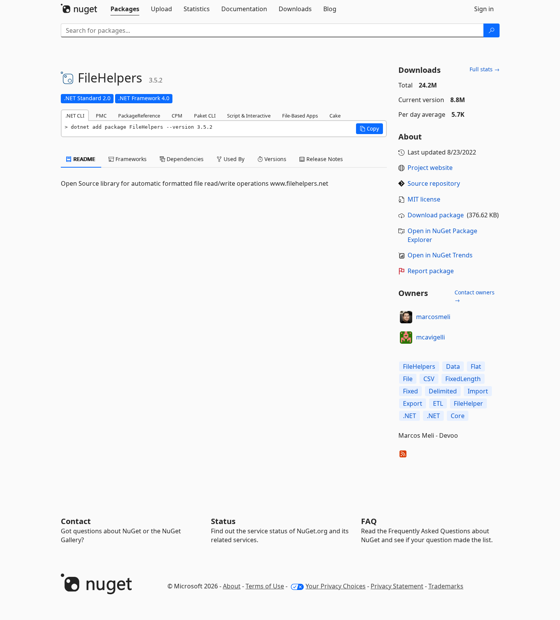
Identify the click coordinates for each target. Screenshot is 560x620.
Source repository (434, 183)
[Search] (491, 30)
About (232, 586)
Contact (76, 521)
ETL (438, 403)
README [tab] (83, 159)
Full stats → (485, 69)
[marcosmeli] (406, 317)
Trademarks (445, 586)
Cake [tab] (335, 115)
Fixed (410, 391)
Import (478, 391)
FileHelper (468, 403)
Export (412, 403)
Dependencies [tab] (184, 159)
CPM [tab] (177, 115)
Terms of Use (265, 586)
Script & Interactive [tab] (249, 115)
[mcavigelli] (406, 337)
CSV (429, 379)
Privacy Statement (397, 586)
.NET (409, 416)
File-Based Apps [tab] (300, 115)
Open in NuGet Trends (440, 255)
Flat (476, 366)
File (408, 379)
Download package (436, 215)
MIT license (424, 199)
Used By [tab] (233, 159)
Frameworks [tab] (130, 159)
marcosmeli (433, 317)
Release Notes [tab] (324, 159)
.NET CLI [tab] (74, 115)
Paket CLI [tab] (205, 115)
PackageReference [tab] (139, 115)
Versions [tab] (274, 159)
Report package (431, 271)
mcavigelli (430, 337)
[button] (369, 128)
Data (453, 366)
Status (223, 521)
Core (458, 416)
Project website (430, 167)
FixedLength (463, 379)
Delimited (443, 391)
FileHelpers (419, 366)
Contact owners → (475, 296)
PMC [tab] (101, 115)
